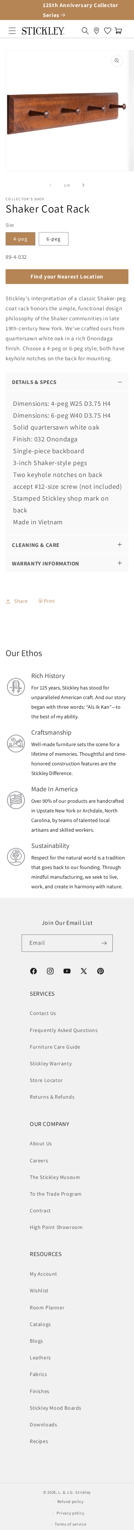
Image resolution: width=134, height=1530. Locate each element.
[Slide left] (50, 185)
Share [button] (21, 601)
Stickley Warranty (50, 1063)
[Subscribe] (104, 943)
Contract (40, 1210)
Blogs (36, 1340)
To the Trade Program (56, 1193)
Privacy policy (70, 1513)
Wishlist (39, 1290)
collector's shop (25, 199)
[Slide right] (83, 185)
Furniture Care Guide (55, 1046)
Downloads (43, 1424)
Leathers (40, 1357)
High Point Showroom (56, 1227)
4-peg (20, 238)
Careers (39, 1160)
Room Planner (47, 1307)
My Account (43, 1273)
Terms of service (70, 1524)
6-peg (54, 238)
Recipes (39, 1441)
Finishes (40, 1391)
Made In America (54, 789)
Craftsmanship (51, 732)
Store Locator (46, 1080)
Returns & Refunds (52, 1096)
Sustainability (50, 845)
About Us (41, 1143)
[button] (12, 30)
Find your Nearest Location (67, 276)
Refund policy (70, 1501)
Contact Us (43, 1013)
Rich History (48, 675)
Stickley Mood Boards (56, 1407)
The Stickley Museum (55, 1177)
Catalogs (40, 1324)
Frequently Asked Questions (64, 1030)
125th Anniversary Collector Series (80, 10)
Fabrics (38, 1374)
